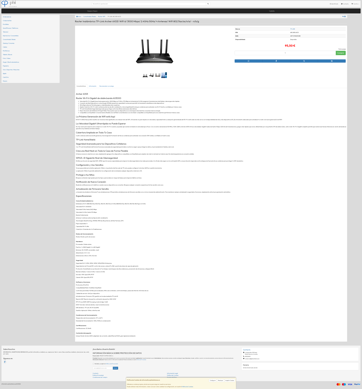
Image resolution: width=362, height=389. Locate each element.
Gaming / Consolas (8, 43)
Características (81, 86)
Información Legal (172, 373)
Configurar (213, 380)
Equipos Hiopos (92, 11)
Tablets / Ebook (7, 54)
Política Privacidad (98, 375)
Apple (4, 73)
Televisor (5, 32)
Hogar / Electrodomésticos (11, 62)
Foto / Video (6, 58)
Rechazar (220, 380)
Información (92, 86)
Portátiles (6, 24)
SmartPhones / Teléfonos (10, 28)
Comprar (340, 53)
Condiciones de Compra (100, 377)
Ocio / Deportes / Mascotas (11, 70)
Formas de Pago (172, 377)
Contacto (346, 4)
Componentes (7, 20)
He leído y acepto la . (106, 363)
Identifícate (334, 4)
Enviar (115, 368)
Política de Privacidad (141, 359)
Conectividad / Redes (9, 39)
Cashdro (272, 11)
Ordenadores (7, 17)
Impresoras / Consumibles (10, 36)
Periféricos (6, 51)
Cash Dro (6, 77)
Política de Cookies (187, 386)
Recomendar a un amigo (107, 86)
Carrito (355, 4)
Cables (5, 47)
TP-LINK (292, 29)
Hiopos (5, 81)
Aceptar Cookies (229, 380)
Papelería (6, 66)
